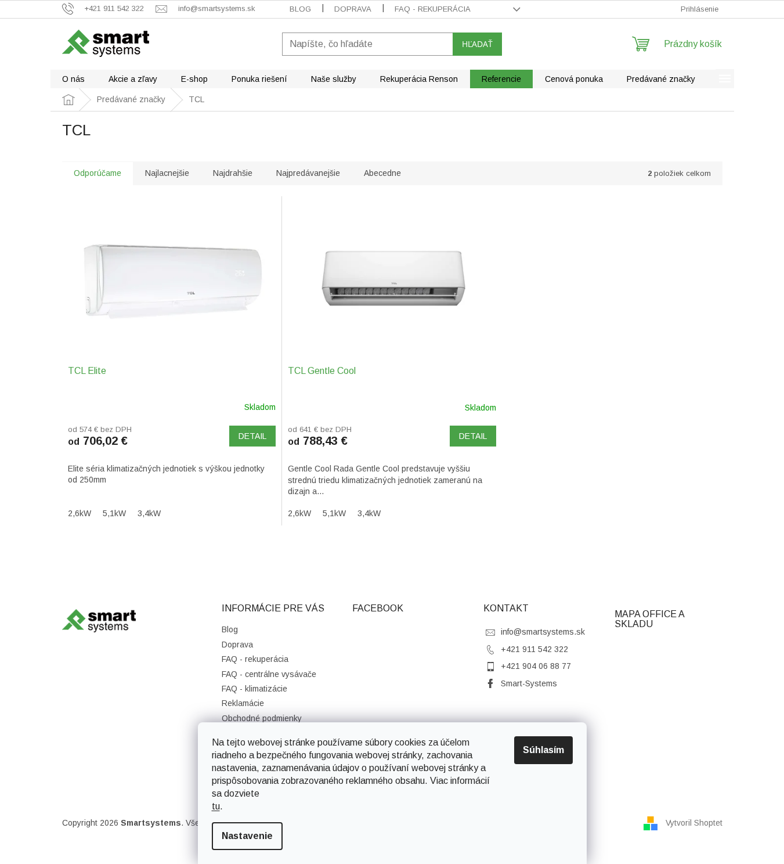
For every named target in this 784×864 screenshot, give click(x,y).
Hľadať (477, 43)
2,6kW (79, 513)
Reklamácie (243, 703)
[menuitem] (73, 79)
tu (216, 806)
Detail (252, 436)
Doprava (352, 9)
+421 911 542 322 (534, 649)
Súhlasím (543, 750)
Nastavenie (247, 836)
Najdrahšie (232, 173)
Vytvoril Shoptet (694, 822)
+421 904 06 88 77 (536, 666)
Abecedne (382, 173)
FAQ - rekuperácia (433, 9)
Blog (300, 9)
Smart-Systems (529, 683)
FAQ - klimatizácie (254, 688)
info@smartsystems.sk (543, 631)
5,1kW (114, 513)
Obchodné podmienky (262, 718)
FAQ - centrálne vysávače (269, 674)
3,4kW (149, 513)
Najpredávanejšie (308, 173)
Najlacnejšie (167, 173)
